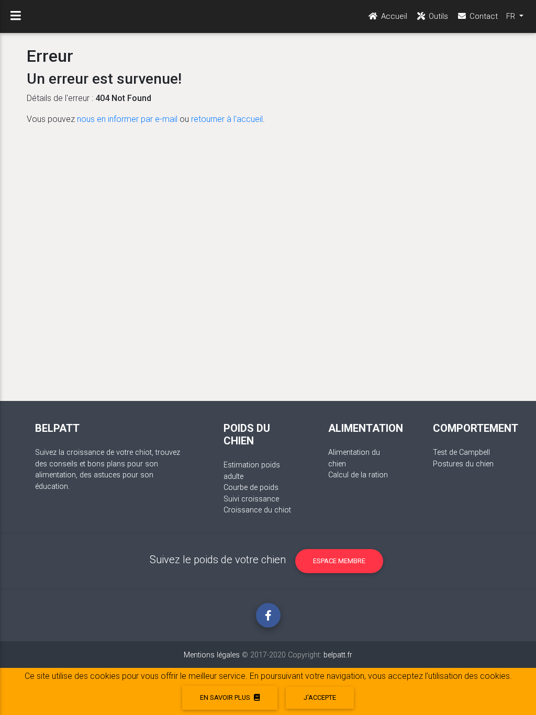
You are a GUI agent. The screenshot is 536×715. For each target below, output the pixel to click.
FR (511, 16)
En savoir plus (226, 697)
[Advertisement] (268, 259)
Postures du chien (463, 464)
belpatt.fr (337, 655)
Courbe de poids (251, 487)
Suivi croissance (251, 499)
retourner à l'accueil (227, 119)
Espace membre (339, 561)
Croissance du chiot (257, 510)
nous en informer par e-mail (127, 119)
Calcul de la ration (358, 475)
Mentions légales (212, 655)
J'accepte (320, 697)
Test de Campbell (461, 452)
